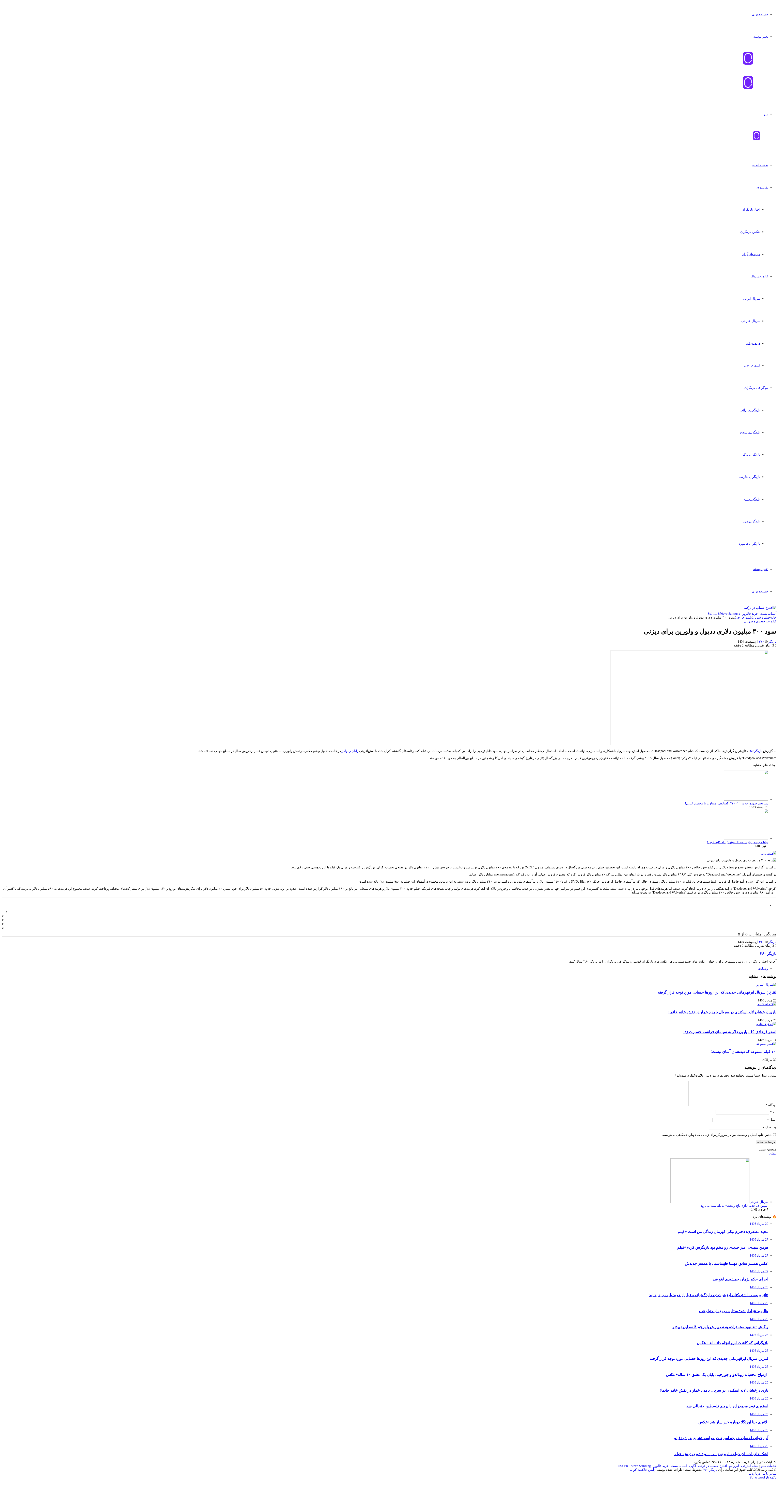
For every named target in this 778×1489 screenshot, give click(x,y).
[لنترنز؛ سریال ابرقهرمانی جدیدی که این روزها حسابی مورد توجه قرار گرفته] (766, 984)
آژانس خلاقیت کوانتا (643, 1469)
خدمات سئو (768, 1466)
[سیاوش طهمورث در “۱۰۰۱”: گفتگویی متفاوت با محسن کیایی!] (746, 799)
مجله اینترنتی (750, 1466)
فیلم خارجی (752, 365)
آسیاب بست (768, 613)
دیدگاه (771, 1105)
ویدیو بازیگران (751, 254)
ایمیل (771, 1119)
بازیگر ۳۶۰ (767, 641)
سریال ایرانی (751, 298)
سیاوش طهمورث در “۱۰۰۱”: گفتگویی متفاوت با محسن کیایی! (726, 803)
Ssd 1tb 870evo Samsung (724, 613)
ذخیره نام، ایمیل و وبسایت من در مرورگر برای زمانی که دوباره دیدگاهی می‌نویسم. (717, 1134)
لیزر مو (734, 1466)
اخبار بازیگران (751, 209)
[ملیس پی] (768, 853)
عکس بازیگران (750, 231)
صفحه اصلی (760, 165)
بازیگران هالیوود (749, 543)
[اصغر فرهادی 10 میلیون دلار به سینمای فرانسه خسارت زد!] (766, 1024)
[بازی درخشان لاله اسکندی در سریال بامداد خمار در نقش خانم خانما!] (766, 1004)
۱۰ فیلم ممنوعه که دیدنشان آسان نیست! (743, 1051)
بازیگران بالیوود (750, 432)
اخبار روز (762, 187)
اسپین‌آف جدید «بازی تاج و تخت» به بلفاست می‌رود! (734, 1205)
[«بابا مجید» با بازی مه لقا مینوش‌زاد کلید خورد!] (746, 838)
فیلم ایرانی (753, 343)
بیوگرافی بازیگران (756, 387)
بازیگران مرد (751, 521)
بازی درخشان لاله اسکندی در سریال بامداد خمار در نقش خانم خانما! (722, 1012)
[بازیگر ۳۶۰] (756, 139)
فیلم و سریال (759, 276)
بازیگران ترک (751, 454)
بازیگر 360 (756, 751)
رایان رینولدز (350, 751)
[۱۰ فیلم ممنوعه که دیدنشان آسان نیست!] (766, 1043)
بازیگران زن (752, 499)
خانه (773, 617)
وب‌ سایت (769, 1127)
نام (773, 1112)
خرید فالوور (750, 613)
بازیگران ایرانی (750, 410)
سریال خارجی (750, 321)
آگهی (692, 1466)
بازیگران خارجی (749, 476)
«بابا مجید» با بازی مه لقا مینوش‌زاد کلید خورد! (737, 842)
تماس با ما (769, 1473)
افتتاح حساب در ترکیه (712, 1466)
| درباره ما (755, 1473)
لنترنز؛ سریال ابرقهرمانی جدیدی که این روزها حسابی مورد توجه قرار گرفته (717, 992)
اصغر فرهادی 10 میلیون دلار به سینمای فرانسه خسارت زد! (729, 1032)
